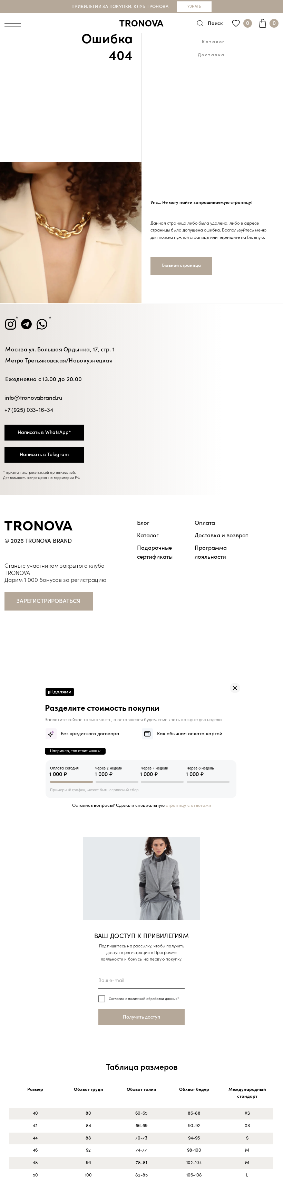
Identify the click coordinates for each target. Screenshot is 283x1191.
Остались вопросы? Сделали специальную (141, 805)
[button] (48, 601)
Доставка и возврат (221, 535)
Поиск (215, 23)
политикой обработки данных (152, 999)
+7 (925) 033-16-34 (28, 410)
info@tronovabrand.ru (33, 398)
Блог (143, 523)
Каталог (213, 41)
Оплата (205, 523)
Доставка (211, 55)
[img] (235, 688)
